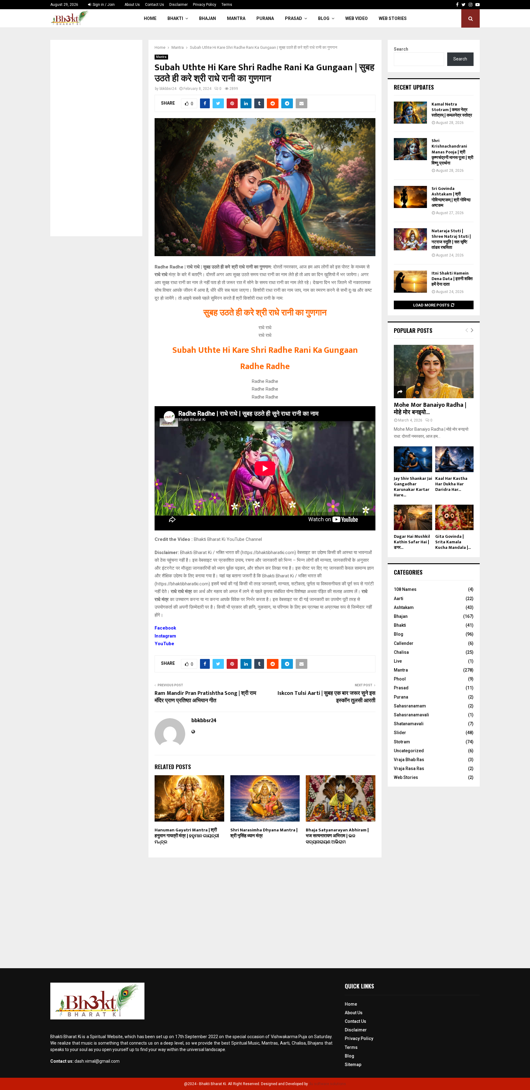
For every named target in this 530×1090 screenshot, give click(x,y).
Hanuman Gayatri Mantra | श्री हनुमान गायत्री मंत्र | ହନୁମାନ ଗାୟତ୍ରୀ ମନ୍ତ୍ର (187, 836)
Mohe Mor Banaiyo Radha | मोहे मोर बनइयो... (430, 409)
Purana (265, 18)
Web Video (356, 18)
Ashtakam (404, 607)
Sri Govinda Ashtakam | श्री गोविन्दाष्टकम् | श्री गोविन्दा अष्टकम (451, 197)
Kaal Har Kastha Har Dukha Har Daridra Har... (451, 484)
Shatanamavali (409, 723)
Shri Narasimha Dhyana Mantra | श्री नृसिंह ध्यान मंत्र (264, 833)
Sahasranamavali (411, 714)
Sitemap (353, 1064)
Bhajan (207, 18)
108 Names (405, 589)
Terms (226, 4)
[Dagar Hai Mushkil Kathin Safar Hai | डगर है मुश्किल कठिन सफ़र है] (413, 517)
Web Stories (393, 18)
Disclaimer (178, 4)
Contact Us (154, 4)
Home (150, 18)
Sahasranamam (410, 705)
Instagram (165, 636)
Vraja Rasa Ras (409, 768)
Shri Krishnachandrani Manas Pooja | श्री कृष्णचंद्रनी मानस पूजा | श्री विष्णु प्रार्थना (452, 152)
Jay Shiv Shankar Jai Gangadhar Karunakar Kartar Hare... (413, 487)
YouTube (164, 643)
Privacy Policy (204, 4)
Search (401, 49)
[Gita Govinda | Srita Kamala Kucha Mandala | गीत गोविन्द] (454, 517)
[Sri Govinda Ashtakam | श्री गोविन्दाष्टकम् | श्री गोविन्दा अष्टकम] (410, 197)
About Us (132, 4)
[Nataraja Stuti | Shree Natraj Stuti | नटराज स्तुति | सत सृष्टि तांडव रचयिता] (410, 239)
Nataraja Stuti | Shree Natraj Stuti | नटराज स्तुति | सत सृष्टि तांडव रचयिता (451, 239)
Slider (400, 732)
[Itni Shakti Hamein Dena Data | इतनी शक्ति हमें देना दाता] (410, 282)
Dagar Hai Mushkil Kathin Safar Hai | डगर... (412, 542)
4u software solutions (327, 1084)
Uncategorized (409, 750)
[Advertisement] (96, 138)
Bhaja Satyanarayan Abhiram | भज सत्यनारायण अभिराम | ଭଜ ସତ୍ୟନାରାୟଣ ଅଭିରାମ (337, 836)
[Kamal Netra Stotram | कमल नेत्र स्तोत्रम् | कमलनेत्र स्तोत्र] (410, 113)
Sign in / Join (103, 4)
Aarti (398, 598)
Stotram (402, 741)
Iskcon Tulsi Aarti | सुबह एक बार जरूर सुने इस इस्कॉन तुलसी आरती (326, 697)
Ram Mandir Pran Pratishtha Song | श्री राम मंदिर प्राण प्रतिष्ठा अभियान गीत (205, 697)
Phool (400, 678)
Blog (323, 18)
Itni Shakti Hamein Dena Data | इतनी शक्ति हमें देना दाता (452, 279)
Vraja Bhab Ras (409, 759)
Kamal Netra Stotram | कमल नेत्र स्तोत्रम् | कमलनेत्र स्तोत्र (452, 110)
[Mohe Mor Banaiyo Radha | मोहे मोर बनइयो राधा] (434, 371)
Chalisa (401, 652)
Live (398, 661)
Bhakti (175, 18)
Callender (403, 643)
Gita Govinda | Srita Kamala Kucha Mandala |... (453, 542)
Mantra (236, 18)
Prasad (293, 18)
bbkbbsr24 (167, 89)
